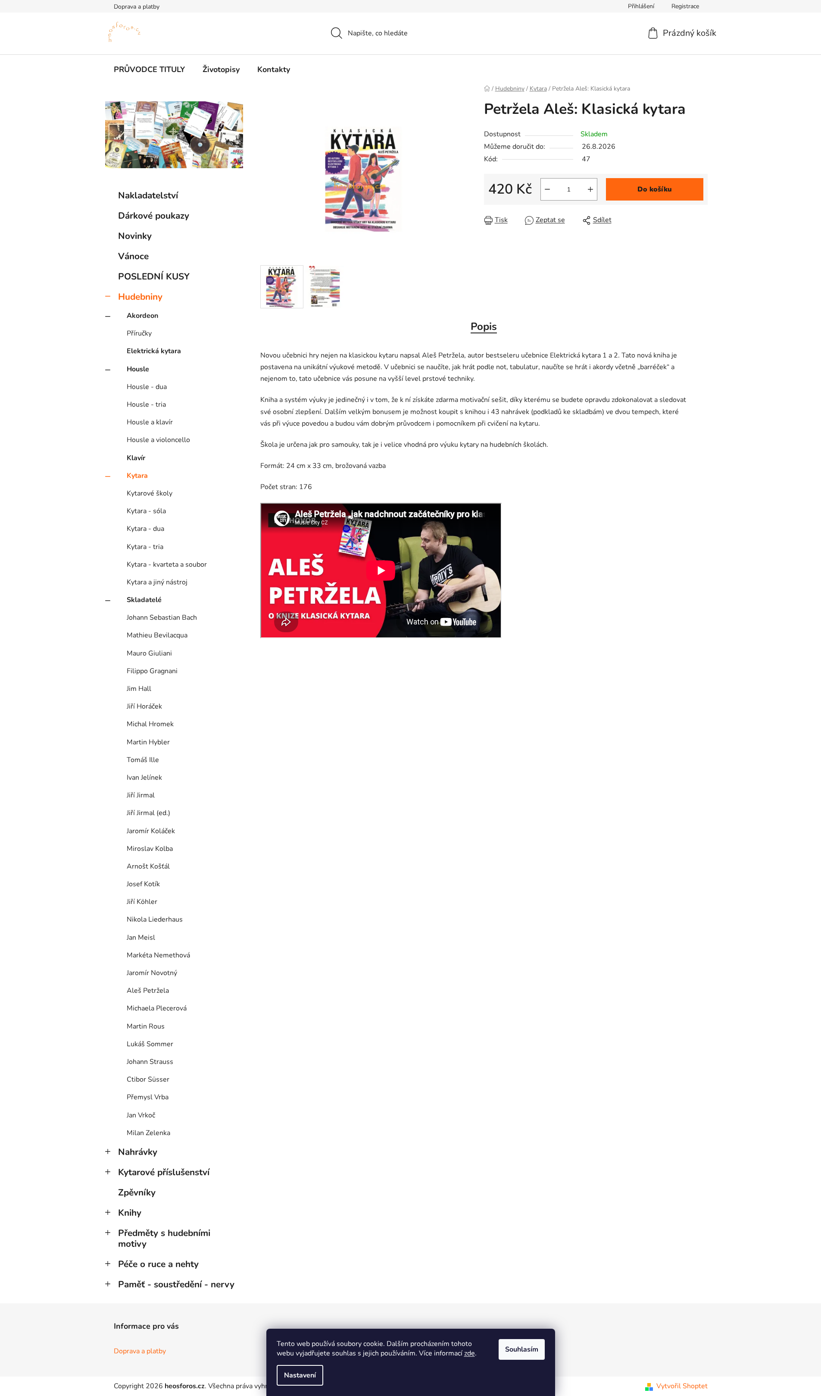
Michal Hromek (150, 724)
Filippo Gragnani (152, 671)
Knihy (129, 1213)
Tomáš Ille (143, 760)
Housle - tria (146, 404)
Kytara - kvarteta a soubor (167, 564)
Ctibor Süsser (148, 1079)
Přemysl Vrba (148, 1097)
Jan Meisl (141, 937)
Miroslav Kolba (150, 848)
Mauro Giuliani (149, 653)
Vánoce (133, 256)
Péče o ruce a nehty (158, 1264)
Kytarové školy (149, 493)
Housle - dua (147, 387)
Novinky (135, 236)
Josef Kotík (143, 884)
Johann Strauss (150, 1062)
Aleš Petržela (148, 990)
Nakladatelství (148, 195)
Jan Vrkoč (141, 1115)
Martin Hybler (148, 742)
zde (469, 1353)
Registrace (685, 6)
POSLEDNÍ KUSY (154, 276)
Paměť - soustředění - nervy (176, 1284)
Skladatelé (144, 600)
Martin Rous (146, 1026)
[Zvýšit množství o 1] (590, 189)
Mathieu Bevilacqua (157, 635)
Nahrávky (137, 1152)
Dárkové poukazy (153, 216)
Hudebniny (140, 297)
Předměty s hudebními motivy (164, 1238)
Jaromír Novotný (152, 973)
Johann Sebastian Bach (162, 617)
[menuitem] (149, 69)
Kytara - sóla (146, 511)
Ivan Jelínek (144, 777)
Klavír (136, 458)
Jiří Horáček (144, 706)
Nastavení (300, 1375)
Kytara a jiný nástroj (157, 582)
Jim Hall (139, 688)
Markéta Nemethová (158, 955)
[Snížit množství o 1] (547, 189)
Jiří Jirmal (141, 795)
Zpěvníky (137, 1192)
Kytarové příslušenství (163, 1172)
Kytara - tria (145, 547)
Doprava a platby (136, 7)
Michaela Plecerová (157, 1008)
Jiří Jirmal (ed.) (148, 813)
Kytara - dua (145, 528)
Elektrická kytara (154, 351)
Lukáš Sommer (150, 1044)
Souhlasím (521, 1349)
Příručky (139, 333)
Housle (138, 369)
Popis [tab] (484, 326)
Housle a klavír (150, 422)
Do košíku (654, 189)
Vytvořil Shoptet (682, 1386)
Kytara (137, 475)
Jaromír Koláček (151, 831)
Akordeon (142, 315)
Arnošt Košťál (148, 866)
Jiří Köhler (142, 902)
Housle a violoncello (158, 440)
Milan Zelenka (148, 1133)
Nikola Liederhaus (155, 919)
